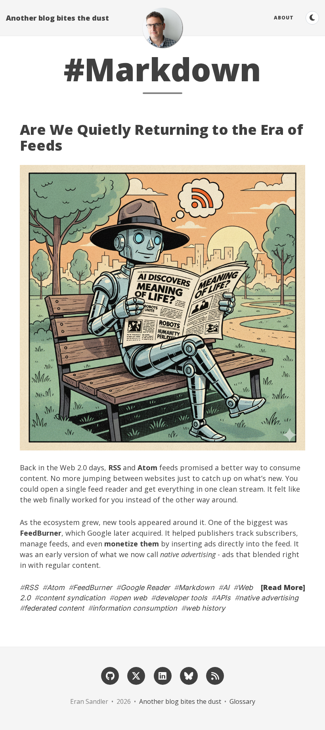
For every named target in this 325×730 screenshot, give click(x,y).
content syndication (72, 598)
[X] (136, 675)
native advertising (268, 598)
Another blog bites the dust (57, 18)
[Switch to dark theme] (312, 18)
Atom (56, 587)
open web (130, 598)
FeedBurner (92, 587)
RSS (31, 587)
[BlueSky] (189, 675)
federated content (54, 608)
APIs (223, 598)
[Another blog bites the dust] (162, 28)
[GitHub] (110, 675)
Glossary (242, 701)
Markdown (196, 587)
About (284, 17)
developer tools (181, 598)
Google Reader (145, 587)
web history (205, 608)
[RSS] (215, 675)
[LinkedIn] (162, 675)
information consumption (134, 608)
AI (226, 587)
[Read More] (283, 587)
